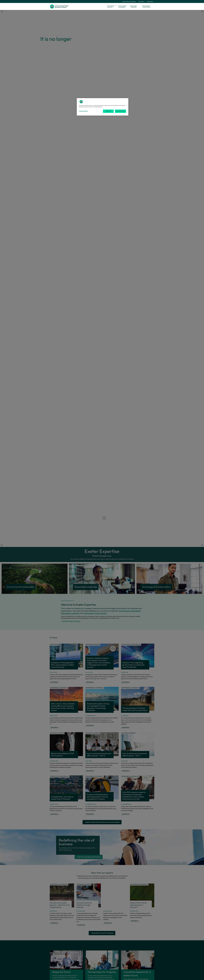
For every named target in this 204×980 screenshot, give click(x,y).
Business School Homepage (129, 1)
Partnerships (150, 1)
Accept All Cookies (120, 111)
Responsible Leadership (133, 6)
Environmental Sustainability (122, 6)
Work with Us (141, 1)
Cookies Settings (83, 111)
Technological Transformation (146, 6)
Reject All (108, 111)
